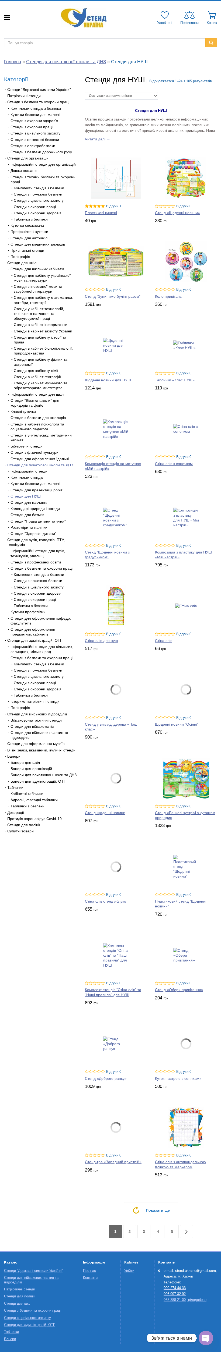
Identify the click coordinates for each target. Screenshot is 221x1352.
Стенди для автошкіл (29, 238)
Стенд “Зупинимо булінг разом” (112, 296)
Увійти (129, 1271)
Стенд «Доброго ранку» (106, 1078)
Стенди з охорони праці (32, 127)
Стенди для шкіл (21, 263)
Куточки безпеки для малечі (35, 114)
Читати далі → (97, 139)
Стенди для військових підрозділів (37, 714)
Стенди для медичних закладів (38, 244)
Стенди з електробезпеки (33, 146)
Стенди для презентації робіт (36, 490)
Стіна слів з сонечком (174, 464)
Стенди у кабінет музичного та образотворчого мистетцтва (40, 385)
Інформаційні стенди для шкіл (37, 394)
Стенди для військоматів (32, 726)
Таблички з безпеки (31, 219)
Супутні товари (20, 831)
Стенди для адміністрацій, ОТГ (34, 640)
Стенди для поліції (23, 825)
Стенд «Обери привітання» (179, 990)
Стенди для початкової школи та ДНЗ (66, 61)
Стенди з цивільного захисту (35, 133)
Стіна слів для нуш (101, 640)
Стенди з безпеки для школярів (38, 418)
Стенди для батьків (27, 515)
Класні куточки (23, 411)
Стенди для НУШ (26, 496)
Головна (12, 61)
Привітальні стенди (27, 250)
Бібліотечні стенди (27, 446)
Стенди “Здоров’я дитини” (33, 533)
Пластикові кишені (101, 213)
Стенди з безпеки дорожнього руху (41, 152)
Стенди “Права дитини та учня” (38, 521)
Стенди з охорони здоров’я (34, 121)
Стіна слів (163, 640)
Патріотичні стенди (24, 96)
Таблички (15, 787)
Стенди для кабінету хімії (36, 370)
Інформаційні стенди (29, 471)
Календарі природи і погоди (35, 508)
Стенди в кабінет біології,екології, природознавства (43, 350)
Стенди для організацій (28, 158)
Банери (13, 756)
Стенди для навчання (30, 502)
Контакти (90, 1278)
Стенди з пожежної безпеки (35, 139)
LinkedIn (36, 849)
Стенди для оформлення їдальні (40, 459)
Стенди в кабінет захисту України (43, 331)
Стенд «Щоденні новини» (177, 213)
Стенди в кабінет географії (37, 377)
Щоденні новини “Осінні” (176, 724)
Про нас (89, 1271)
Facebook (9, 849)
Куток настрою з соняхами (178, 1078)
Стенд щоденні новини (105, 813)
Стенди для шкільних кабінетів (37, 269)
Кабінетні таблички (27, 794)
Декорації (15, 812)
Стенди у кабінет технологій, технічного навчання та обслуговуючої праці (39, 314)
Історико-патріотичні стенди (35, 701)
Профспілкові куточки (29, 231)
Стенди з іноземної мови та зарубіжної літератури (38, 288)
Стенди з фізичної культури (34, 452)
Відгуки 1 (113, 206)
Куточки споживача (27, 225)
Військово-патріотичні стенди (36, 720)
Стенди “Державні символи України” (39, 89)
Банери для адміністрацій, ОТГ (38, 781)
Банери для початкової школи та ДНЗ (44, 775)
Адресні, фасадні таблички (34, 800)
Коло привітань (168, 296)
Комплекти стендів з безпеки (36, 108)
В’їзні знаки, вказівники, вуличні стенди (41, 750)
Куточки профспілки (28, 612)
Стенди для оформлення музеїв (35, 743)
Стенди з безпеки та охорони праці (38, 102)
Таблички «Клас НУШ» (175, 380)
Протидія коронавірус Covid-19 (34, 819)
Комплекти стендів (27, 477)
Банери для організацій (31, 769)
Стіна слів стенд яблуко (105, 901)
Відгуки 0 (183, 206)
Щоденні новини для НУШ (108, 380)
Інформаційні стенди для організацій (43, 164)
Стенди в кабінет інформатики (40, 324)
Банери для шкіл (25, 762)
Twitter (23, 849)
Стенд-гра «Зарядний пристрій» (113, 1162)
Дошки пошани (24, 170)
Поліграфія (20, 256)
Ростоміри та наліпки (29, 527)
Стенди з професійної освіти (36, 562)
